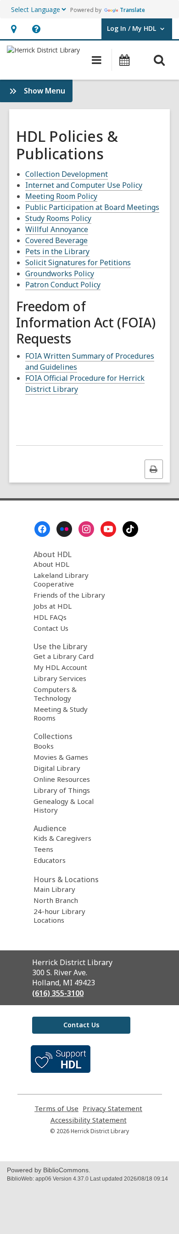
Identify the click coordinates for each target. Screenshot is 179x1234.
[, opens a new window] (60, 1070)
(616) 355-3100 (58, 993)
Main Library (54, 889)
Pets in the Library (57, 251)
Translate (132, 10)
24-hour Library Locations (59, 916)
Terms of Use (56, 1108)
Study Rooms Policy (58, 218)
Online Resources (62, 779)
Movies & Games (61, 757)
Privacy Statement (112, 1108)
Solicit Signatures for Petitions (78, 262)
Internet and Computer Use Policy (83, 185)
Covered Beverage (56, 240)
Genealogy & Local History (64, 806)
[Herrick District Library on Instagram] (86, 529)
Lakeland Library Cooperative (61, 579)
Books (44, 746)
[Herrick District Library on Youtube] (108, 529)
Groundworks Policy (59, 273)
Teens (43, 849)
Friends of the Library (69, 595)
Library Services (60, 678)
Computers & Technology (55, 694)
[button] (13, 28)
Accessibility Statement (88, 1120)
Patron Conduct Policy (63, 284)
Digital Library (57, 768)
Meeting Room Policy (61, 196)
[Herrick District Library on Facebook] (42, 529)
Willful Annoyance (56, 229)
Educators (50, 860)
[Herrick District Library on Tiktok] (130, 529)
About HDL (51, 564)
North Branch (56, 900)
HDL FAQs (50, 617)
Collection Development (66, 174)
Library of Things (62, 790)
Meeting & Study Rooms (61, 713)
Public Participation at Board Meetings (92, 207)
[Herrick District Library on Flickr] (64, 529)
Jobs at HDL (53, 606)
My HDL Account (60, 667)
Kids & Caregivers (62, 838)
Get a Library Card (64, 656)
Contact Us (51, 628)
